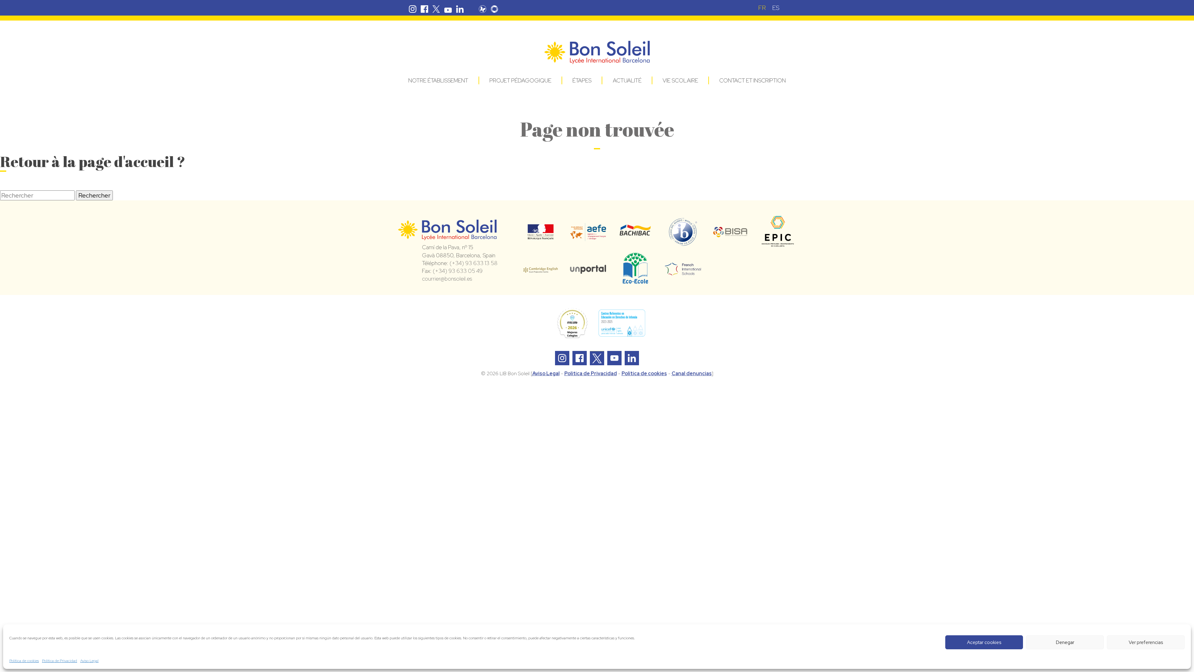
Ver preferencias (1146, 642)
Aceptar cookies (984, 642)
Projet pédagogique (520, 80)
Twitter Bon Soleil (436, 9)
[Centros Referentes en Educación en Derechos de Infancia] (622, 323)
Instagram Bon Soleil (412, 9)
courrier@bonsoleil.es (447, 278)
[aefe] (588, 237)
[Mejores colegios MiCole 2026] (572, 323)
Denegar (1065, 642)
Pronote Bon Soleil (482, 9)
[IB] (683, 243)
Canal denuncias (692, 373)
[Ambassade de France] (540, 235)
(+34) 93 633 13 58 (473, 263)
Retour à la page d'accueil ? (92, 161)
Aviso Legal (89, 660)
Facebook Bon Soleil (424, 9)
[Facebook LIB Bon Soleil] (579, 358)
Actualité (627, 80)
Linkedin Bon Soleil (460, 9)
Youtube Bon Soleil (448, 9)
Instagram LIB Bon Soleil (562, 358)
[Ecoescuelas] (635, 281)
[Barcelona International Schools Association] (730, 233)
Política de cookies (24, 660)
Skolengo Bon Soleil (494, 9)
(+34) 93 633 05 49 (458, 270)
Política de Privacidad (59, 660)
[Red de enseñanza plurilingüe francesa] (683, 272)
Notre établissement (438, 80)
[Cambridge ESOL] (540, 269)
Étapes (581, 80)
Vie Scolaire (680, 80)
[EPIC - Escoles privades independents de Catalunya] (778, 246)
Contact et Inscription (752, 80)
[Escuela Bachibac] (635, 234)
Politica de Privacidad (590, 373)
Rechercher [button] (94, 195)
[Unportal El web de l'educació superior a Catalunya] (588, 269)
